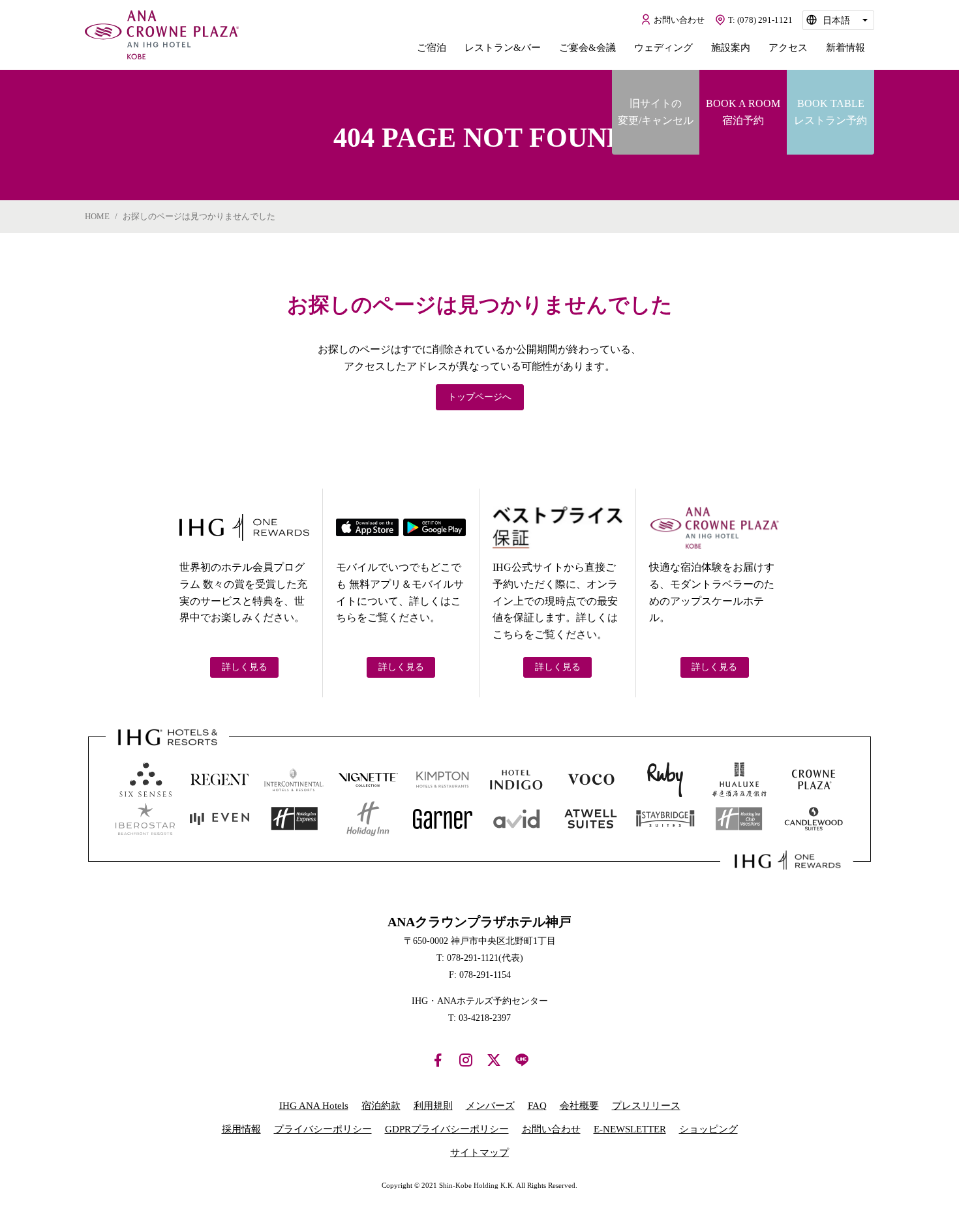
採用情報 (241, 1129)
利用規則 (433, 1105)
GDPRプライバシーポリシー (447, 1129)
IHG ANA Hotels (313, 1105)
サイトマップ (479, 1152)
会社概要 (579, 1105)
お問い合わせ (551, 1129)
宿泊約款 (381, 1105)
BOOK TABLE (830, 112)
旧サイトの (655, 112)
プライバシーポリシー (323, 1129)
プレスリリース (646, 1105)
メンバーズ (490, 1105)
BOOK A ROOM (743, 112)
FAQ (537, 1105)
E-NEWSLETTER (630, 1129)
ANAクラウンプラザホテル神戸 (162, 35)
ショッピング (708, 1129)
